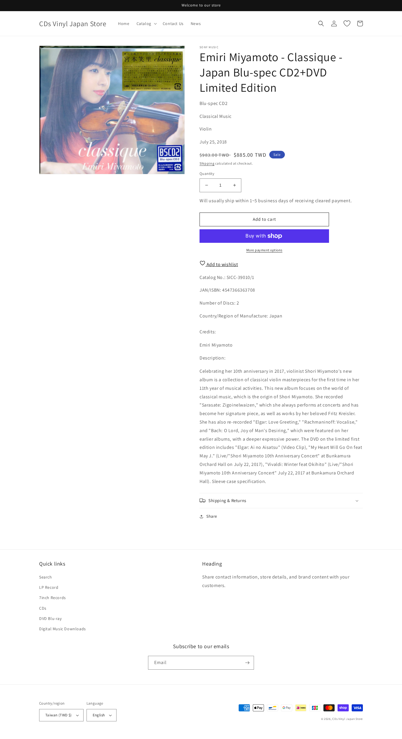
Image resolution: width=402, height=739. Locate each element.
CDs (42, 608)
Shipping (207, 163)
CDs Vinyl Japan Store (347, 719)
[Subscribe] (247, 663)
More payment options (264, 250)
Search (45, 577)
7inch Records (52, 597)
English (99, 715)
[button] (146, 23)
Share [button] (211, 516)
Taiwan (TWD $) (58, 715)
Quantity (207, 173)
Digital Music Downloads (62, 628)
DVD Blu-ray (50, 618)
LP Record (48, 587)
